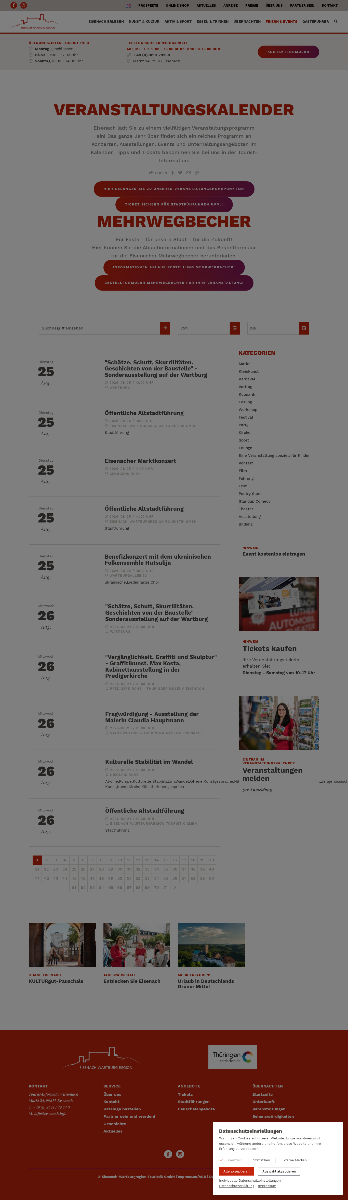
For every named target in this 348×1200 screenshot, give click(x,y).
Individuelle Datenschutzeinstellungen (250, 1180)
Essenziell (233, 1160)
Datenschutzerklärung (236, 1186)
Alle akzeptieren (236, 1171)
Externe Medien (294, 1160)
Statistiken (261, 1160)
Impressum (267, 1186)
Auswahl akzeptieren (279, 1171)
